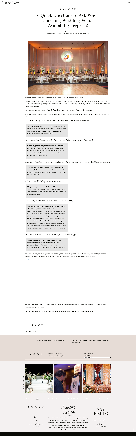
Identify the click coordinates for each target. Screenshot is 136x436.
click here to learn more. (85, 311)
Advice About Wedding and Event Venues (60, 33)
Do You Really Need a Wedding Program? (50, 340)
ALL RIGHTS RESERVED (73, 433)
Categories (87, 355)
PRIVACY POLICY (84, 433)
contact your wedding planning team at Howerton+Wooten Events (83, 304)
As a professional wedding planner (36, 114)
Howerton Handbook (82, 33)
